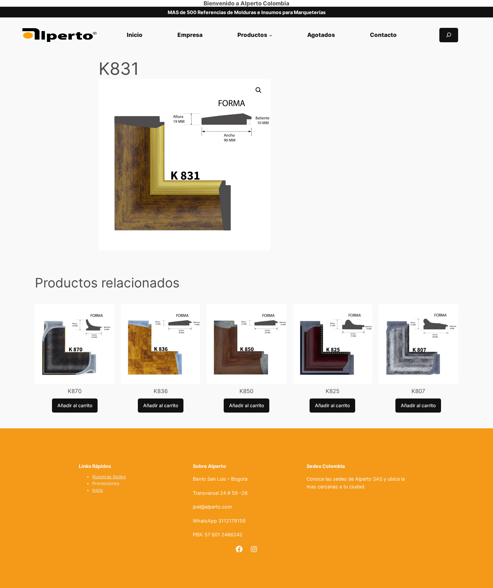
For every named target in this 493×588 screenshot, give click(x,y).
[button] (259, 90)
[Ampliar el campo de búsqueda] (448, 35)
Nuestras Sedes (109, 476)
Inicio (97, 490)
